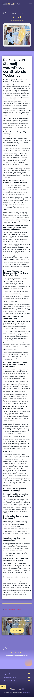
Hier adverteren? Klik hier (13, 609)
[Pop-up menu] (30, 4)
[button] (29, 674)
